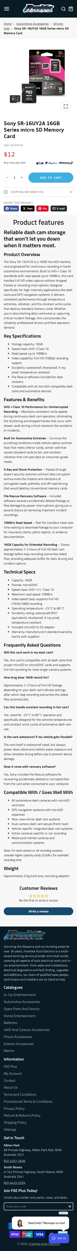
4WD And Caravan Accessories (27, 1029)
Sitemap (10, 1129)
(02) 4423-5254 (14, 1182)
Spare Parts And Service (21, 1008)
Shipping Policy (15, 1122)
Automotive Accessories (32, 23)
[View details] (25, 935)
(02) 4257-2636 (14, 1160)
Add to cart (51, 177)
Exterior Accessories (19, 1043)
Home (8, 23)
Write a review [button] (39, 911)
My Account (13, 1073)
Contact (9, 1080)
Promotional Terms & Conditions (28, 1101)
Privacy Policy (14, 1108)
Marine (9, 1050)
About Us (11, 1087)
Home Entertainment (19, 1015)
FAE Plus (10, 1066)
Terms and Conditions (20, 1094)
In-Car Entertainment (20, 994)
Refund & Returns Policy (22, 1115)
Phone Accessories (18, 1036)
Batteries (10, 1022)
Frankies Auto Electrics (44, 1243)
